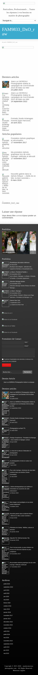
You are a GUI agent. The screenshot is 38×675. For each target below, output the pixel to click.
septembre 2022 (8, 587)
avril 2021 (6, 590)
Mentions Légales (19, 670)
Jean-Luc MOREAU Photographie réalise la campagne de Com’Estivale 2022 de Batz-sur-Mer (22, 96)
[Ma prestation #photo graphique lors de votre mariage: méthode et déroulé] (5, 161)
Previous (4, 243)
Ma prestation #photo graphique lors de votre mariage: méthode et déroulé (23, 154)
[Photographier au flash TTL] (5, 431)
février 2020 (7, 603)
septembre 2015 (8, 644)
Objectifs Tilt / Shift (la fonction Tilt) (19, 538)
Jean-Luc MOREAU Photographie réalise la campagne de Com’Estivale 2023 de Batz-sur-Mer (22, 84)
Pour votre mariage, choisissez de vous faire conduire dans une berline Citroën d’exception (22, 472)
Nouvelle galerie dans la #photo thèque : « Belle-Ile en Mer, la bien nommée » (23, 176)
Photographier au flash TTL (18, 428)
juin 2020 (6, 596)
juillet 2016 (7, 634)
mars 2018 (7, 609)
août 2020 (6, 593)
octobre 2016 (7, 628)
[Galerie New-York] (5, 303)
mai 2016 (6, 637)
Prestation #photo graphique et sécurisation (23, 139)
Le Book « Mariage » (16, 291)
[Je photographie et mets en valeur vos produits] (5, 463)
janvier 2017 (7, 618)
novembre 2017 (8, 615)
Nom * (26, 342)
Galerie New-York (15, 300)
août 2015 (6, 647)
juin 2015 (6, 650)
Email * (27, 346)
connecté (20, 216)
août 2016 (6, 631)
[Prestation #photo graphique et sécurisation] (5, 143)
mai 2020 (6, 599)
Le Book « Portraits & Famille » (19, 272)
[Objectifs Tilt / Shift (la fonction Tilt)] (5, 541)
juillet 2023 (7, 584)
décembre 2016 (8, 622)
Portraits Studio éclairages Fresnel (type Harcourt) (22, 119)
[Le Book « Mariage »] (19, 242)
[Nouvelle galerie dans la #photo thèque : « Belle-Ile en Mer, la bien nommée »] (5, 183)
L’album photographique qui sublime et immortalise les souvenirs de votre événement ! (21, 489)
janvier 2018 (7, 612)
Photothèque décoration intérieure (20, 262)
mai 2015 (6, 653)
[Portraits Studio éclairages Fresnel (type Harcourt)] (5, 124)
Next (34, 243)
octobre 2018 (7, 606)
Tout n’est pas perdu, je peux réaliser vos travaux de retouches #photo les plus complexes (21, 549)
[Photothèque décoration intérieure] (5, 265)
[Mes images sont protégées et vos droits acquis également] (5, 506)
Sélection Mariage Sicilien (17, 281)
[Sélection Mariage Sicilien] (5, 284)
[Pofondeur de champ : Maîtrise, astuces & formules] (5, 531)
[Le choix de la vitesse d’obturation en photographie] (5, 454)
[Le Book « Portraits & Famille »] (5, 274)
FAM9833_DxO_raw (10, 202)
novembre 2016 (8, 625)
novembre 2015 (8, 641)
